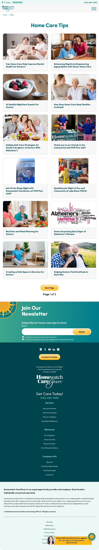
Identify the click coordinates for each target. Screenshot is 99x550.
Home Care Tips (49, 439)
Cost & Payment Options (49, 448)
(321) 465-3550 (90, 2)
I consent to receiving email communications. (40, 337)
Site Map (49, 522)
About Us (49, 462)
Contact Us (49, 475)
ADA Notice (49, 525)
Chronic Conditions (49, 417)
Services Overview (49, 408)
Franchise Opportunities (49, 466)
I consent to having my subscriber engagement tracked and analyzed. (49, 339)
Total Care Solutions (49, 413)
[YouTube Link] (49, 349)
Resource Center (49, 444)
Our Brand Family (49, 470)
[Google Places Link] (41, 349)
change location (17, 2)
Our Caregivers (49, 435)
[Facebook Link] (45, 349)
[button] (71, 546)
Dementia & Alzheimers (50, 421)
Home (5, 15)
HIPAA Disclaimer (49, 529)
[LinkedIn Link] (54, 349)
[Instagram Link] (58, 349)
